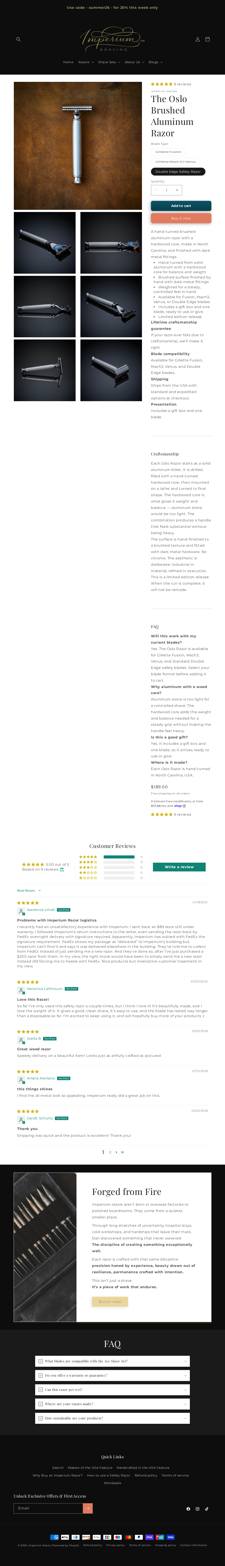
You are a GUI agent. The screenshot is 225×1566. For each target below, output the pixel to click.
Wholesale (112, 1483)
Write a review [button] (179, 867)
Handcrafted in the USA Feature (143, 1468)
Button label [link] (110, 1302)
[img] (28, 903)
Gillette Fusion (171, 153)
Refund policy (146, 1475)
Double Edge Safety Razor (178, 172)
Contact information (193, 1545)
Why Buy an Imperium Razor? (58, 1475)
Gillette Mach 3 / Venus (178, 163)
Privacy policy (115, 1545)
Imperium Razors (40, 1545)
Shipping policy (165, 1545)
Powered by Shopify (65, 1545)
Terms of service (175, 1475)
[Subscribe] (88, 1508)
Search (58, 1468)
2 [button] (110, 1152)
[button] (18, 39)
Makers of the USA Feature (90, 1468)
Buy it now (181, 218)
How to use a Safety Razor (108, 1475)
